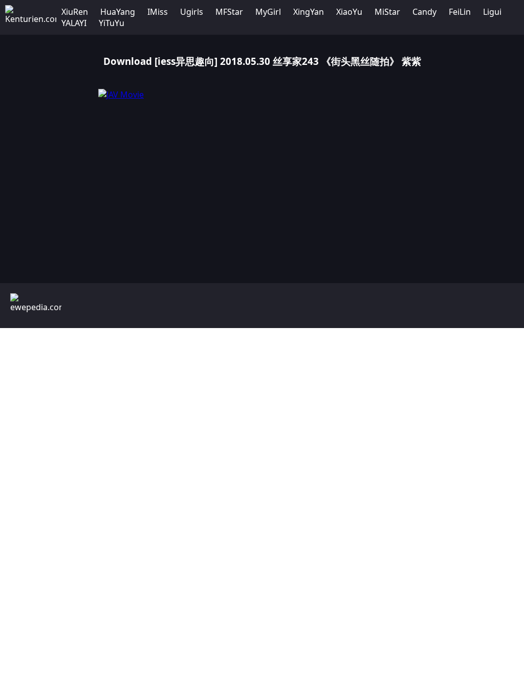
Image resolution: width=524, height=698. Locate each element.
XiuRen (74, 11)
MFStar (229, 11)
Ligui (492, 11)
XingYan (308, 11)
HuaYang (117, 11)
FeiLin (460, 11)
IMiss (157, 11)
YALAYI (73, 23)
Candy (424, 11)
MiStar (387, 11)
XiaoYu (349, 11)
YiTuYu (111, 23)
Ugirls (191, 11)
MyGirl (268, 11)
